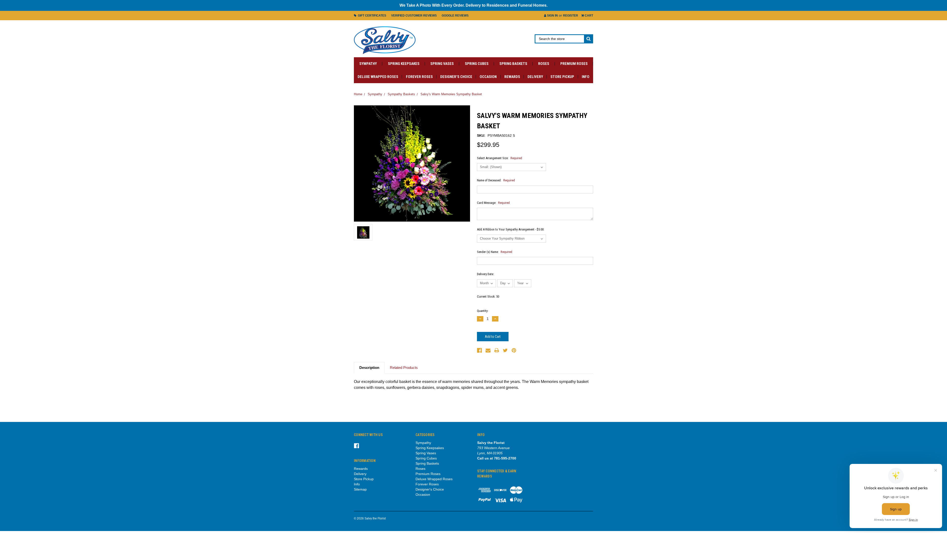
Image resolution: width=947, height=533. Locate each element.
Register (570, 15)
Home (358, 94)
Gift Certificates (371, 15)
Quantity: (482, 311)
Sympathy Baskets (401, 94)
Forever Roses (419, 77)
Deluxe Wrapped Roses (378, 77)
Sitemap (360, 489)
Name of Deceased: (496, 180)
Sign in (552, 15)
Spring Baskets (513, 63)
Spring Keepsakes (403, 63)
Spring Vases (442, 63)
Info (585, 77)
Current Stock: (488, 296)
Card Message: (493, 203)
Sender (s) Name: (494, 252)
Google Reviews (455, 15)
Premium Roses (574, 63)
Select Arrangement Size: (499, 158)
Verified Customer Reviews (414, 15)
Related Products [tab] (404, 367)
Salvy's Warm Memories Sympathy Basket (451, 94)
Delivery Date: (485, 274)
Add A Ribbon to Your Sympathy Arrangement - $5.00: (510, 229)
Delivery (535, 77)
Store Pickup (562, 77)
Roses (543, 63)
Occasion (488, 77)
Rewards (512, 77)
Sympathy (368, 63)
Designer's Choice (456, 77)
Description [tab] (369, 367)
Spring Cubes (477, 63)
